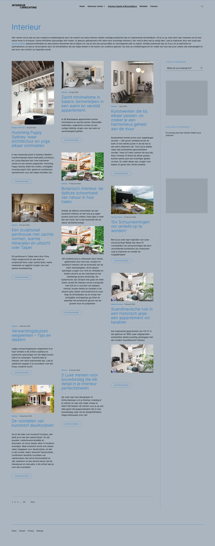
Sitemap (39, 531)
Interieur (64, 92)
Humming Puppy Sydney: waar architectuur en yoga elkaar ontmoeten (31, 139)
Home (82, 6)
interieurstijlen (18, 43)
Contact (154, 6)
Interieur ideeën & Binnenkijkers (122, 6)
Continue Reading (22, 181)
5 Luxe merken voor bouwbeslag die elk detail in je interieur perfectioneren (79, 382)
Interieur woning (117, 304)
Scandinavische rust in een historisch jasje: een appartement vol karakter (132, 316)
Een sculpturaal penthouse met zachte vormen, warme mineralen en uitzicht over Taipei (33, 238)
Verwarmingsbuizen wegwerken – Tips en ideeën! (31, 335)
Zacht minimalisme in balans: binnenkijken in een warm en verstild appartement (82, 104)
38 (24, 502)
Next (33, 502)
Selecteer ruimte (95, 6)
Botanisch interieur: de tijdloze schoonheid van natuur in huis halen (82, 195)
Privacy (31, 531)
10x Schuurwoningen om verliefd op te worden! (130, 226)
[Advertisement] (187, 98)
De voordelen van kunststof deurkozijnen (33, 423)
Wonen (120, 217)
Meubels (143, 6)
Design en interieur (18, 128)
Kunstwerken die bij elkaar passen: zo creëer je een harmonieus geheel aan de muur (129, 120)
